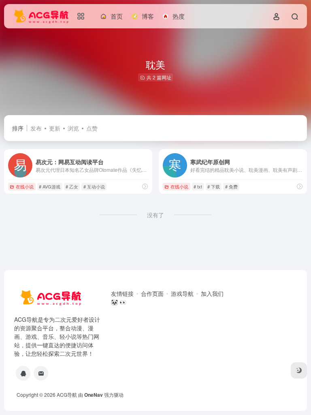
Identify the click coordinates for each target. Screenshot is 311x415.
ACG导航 (67, 394)
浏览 (73, 128)
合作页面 (152, 293)
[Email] (41, 373)
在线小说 (25, 186)
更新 (54, 128)
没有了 (155, 215)
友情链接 (122, 293)
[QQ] (23, 373)
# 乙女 (72, 186)
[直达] (145, 186)
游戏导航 (182, 293)
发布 (36, 128)
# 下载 (213, 186)
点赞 (92, 128)
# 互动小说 (94, 186)
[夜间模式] (299, 370)
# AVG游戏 (49, 186)
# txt (198, 186)
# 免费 (231, 186)
